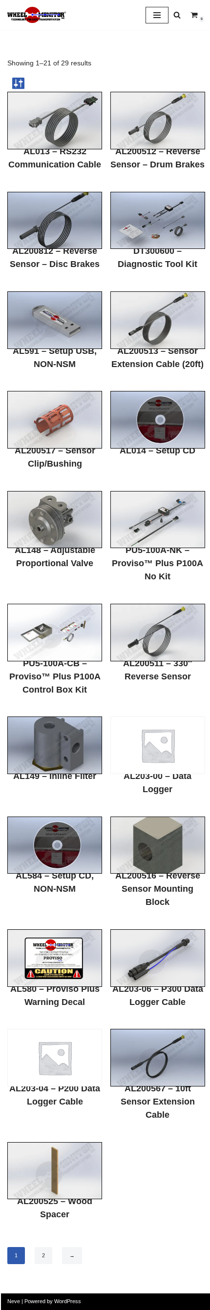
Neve (13, 1301)
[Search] (177, 15)
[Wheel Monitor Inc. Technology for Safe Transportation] (36, 15)
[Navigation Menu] (157, 15)
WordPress (67, 1301)
